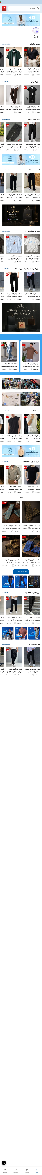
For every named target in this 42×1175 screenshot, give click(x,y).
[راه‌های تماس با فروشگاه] (4, 1163)
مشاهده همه (6, 44)
